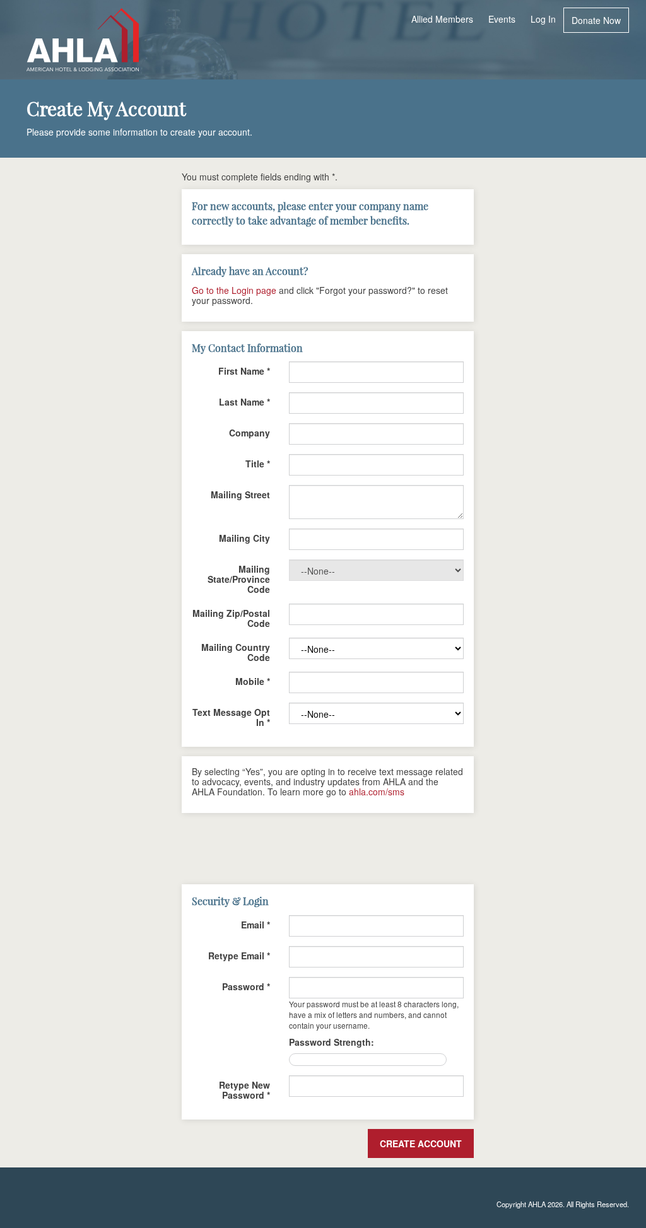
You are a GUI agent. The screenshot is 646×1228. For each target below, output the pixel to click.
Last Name (244, 401)
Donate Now (596, 20)
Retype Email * (239, 955)
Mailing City (244, 537)
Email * (255, 924)
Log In (543, 19)
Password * (246, 985)
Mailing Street (240, 494)
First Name (244, 370)
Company (249, 432)
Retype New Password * (244, 1089)
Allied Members (442, 19)
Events (501, 19)
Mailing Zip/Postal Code (231, 617)
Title (257, 463)
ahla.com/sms (376, 791)
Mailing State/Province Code (239, 578)
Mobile (252, 680)
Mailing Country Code (235, 651)
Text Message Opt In (231, 716)
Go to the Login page (234, 290)
